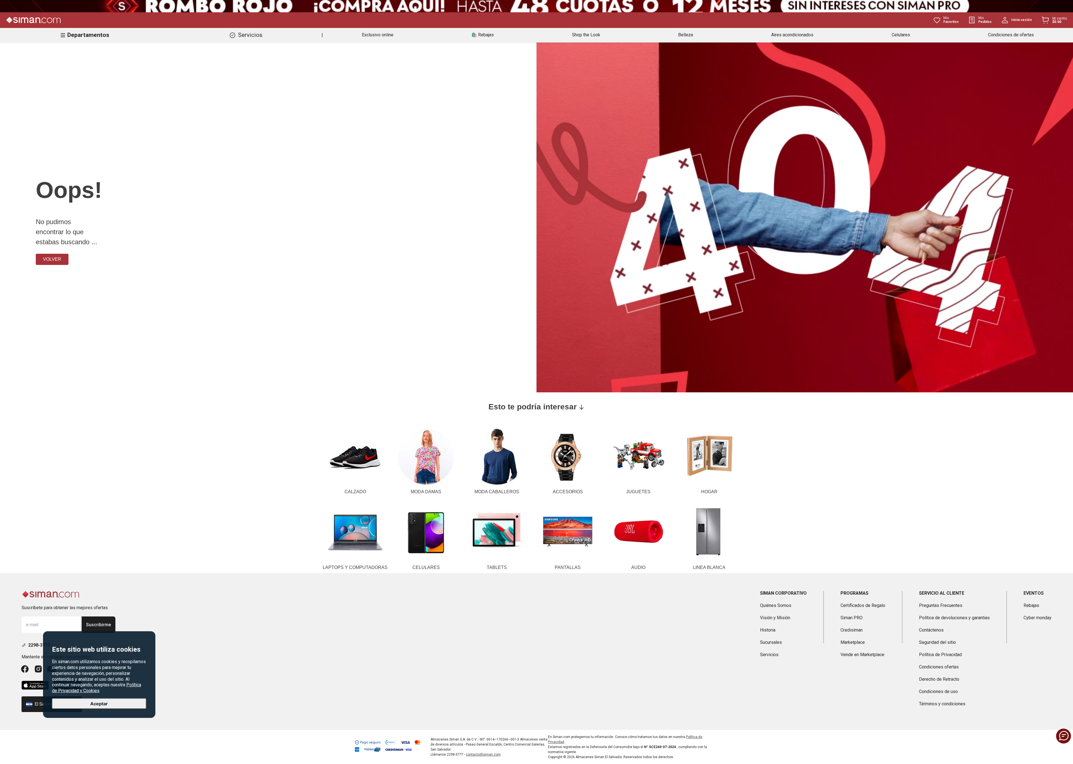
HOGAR (709, 491)
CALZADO (355, 491)
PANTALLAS (568, 567)
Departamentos (88, 35)
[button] (1063, 736)
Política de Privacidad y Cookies (96, 688)
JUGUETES (638, 491)
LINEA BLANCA (709, 567)
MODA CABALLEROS (496, 491)
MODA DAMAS (426, 491)
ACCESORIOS (568, 491)
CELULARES (426, 567)
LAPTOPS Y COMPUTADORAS (355, 567)
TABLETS (497, 567)
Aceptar (99, 704)
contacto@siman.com (483, 754)
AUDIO (638, 567)
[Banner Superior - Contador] (536, 6)
